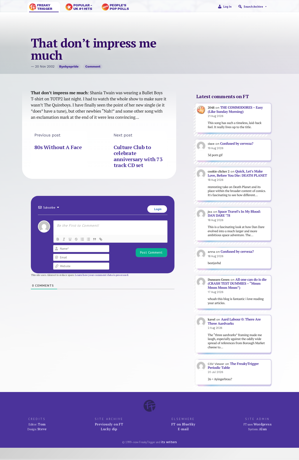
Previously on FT (109, 424)
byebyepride (68, 66)
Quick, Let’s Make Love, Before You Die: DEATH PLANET (237, 173)
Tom (42, 424)
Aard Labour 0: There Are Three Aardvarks (234, 321)
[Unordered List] (88, 239)
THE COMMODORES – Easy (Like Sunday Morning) (235, 109)
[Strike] (76, 239)
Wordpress (262, 424)
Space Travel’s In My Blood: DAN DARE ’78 (234, 213)
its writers (169, 442)
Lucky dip (109, 429)
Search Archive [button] (253, 7)
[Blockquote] (94, 239)
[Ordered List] (82, 239)
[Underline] (70, 239)
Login (157, 209)
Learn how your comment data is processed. (102, 275)
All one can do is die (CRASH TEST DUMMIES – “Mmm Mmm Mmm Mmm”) (237, 283)
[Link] (101, 239)
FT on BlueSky (183, 424)
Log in (227, 7)
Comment (92, 66)
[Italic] (64, 239)
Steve (42, 429)
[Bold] (58, 239)
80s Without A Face (58, 147)
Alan (263, 429)
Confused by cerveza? (236, 143)
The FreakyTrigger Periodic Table (233, 365)
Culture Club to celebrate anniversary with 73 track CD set (138, 156)
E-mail (183, 429)
